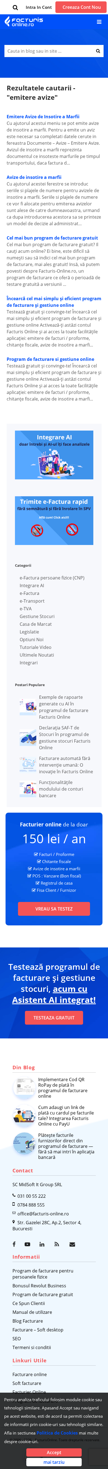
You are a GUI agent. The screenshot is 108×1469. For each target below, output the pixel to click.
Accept (54, 1452)
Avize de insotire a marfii (34, 177)
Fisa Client (46, 890)
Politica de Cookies (57, 1433)
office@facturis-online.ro (43, 1214)
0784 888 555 (31, 1205)
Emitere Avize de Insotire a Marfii (43, 117)
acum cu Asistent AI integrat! (54, 994)
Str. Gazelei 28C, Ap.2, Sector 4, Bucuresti (46, 1226)
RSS (58, 1244)
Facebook (15, 1244)
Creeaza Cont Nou (82, 7)
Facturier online (40, 824)
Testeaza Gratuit (54, 1018)
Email (73, 1244)
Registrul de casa (57, 883)
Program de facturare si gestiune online (50, 359)
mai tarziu (54, 1462)
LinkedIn (43, 1244)
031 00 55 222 (31, 1196)
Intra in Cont (39, 7)
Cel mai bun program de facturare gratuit (52, 238)
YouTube (28, 1244)
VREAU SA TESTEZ (54, 909)
